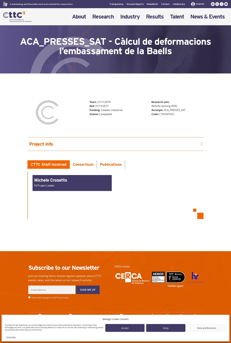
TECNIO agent (175, 285)
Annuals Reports (135, 4)
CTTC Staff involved (48, 164)
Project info (41, 144)
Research (103, 17)
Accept (125, 327)
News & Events (207, 17)
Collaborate (179, 4)
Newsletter (152, 4)
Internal (200, 3)
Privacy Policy (11, 337)
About (79, 17)
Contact (165, 4)
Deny (166, 327)
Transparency (116, 4)
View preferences (206, 327)
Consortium (83, 164)
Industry (130, 17)
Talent (177, 17)
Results (155, 17)
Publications (111, 164)
